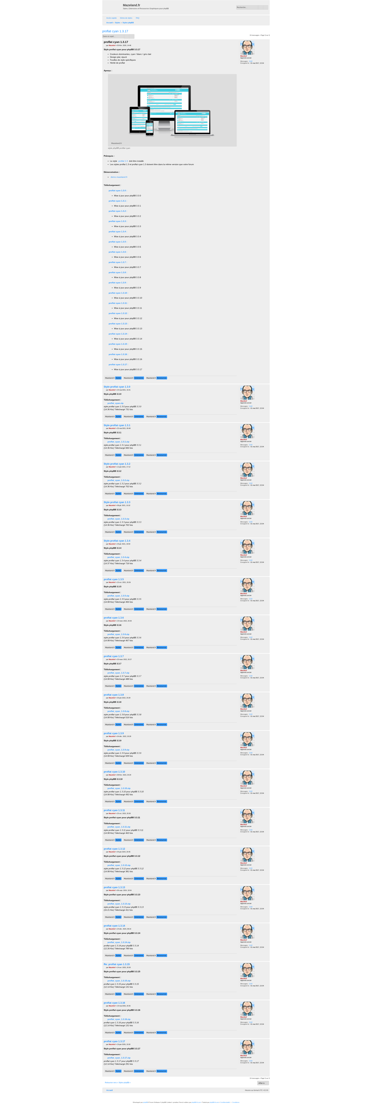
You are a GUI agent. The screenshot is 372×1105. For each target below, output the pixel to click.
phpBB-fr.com (196, 1102)
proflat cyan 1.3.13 (114, 887)
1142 (250, 61)
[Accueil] (113, 7)
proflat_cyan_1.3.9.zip (118, 750)
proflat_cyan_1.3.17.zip (119, 1058)
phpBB (145, 1102)
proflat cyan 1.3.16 (114, 1002)
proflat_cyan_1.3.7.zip (118, 673)
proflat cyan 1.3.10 (114, 771)
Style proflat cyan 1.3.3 (117, 502)
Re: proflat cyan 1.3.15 (117, 964)
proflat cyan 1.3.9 (114, 733)
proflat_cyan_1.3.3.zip (118, 519)
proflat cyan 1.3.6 (114, 617)
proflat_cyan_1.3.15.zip (119, 980)
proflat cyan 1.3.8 (114, 694)
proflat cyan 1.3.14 (114, 925)
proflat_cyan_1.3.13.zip (119, 904)
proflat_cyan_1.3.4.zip (118, 557)
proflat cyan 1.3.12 (114, 848)
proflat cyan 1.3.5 (114, 579)
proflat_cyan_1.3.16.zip (119, 1019)
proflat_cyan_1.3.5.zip (118, 596)
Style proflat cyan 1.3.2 (117, 463)
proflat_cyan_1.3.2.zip (118, 480)
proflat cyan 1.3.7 (114, 656)
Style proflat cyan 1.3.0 (117, 386)
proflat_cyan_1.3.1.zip (118, 442)
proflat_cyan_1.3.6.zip (118, 634)
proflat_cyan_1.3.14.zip (119, 942)
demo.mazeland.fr (119, 177)
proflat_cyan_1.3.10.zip (119, 788)
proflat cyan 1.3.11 (114, 810)
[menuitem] (124, 18)
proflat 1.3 (123, 161)
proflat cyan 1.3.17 (115, 31)
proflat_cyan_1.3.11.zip (119, 827)
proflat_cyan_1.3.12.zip (119, 865)
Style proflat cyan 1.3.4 (117, 540)
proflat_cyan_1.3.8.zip (118, 711)
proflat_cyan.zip (116, 403)
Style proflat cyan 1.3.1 (117, 425)
